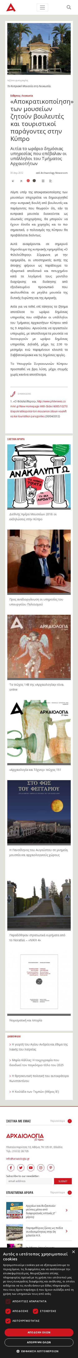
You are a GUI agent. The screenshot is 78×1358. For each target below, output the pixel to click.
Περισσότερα (58, 1120)
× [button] (73, 1252)
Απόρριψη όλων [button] (39, 1342)
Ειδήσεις (15, 95)
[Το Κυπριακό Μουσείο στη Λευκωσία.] (39, 49)
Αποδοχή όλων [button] (39, 1332)
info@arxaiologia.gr (18, 1158)
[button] (39, 1351)
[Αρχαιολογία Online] (11, 7)
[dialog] (39, 1303)
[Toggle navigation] (42, 7)
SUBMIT (62, 1181)
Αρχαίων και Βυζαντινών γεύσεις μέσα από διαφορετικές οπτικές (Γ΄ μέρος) (40, 1211)
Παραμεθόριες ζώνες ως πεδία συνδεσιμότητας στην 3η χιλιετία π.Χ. (44, 1231)
